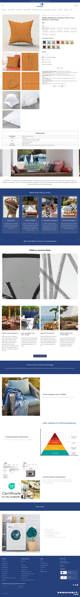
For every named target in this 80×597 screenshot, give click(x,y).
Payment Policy (24, 577)
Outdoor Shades (5, 571)
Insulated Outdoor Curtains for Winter (9, 577)
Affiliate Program (44, 571)
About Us (42, 561)
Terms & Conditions (24, 575)
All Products (4, 561)
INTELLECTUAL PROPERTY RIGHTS (27, 580)
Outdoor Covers (5, 573)
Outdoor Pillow (5, 569)
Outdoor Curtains (5, 563)
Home (43, 15)
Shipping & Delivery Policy (26, 571)
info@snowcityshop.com (64, 562)
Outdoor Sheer (4, 565)
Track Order (23, 565)
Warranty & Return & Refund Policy (27, 573)
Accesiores (4, 580)
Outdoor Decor (4, 575)
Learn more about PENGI (40, 356)
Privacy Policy (23, 569)
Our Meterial (43, 567)
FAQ (22, 563)
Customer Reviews (24, 567)
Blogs (42, 569)
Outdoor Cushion (5, 567)
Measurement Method (44, 565)
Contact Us (23, 561)
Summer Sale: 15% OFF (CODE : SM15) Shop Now (40, 1)
